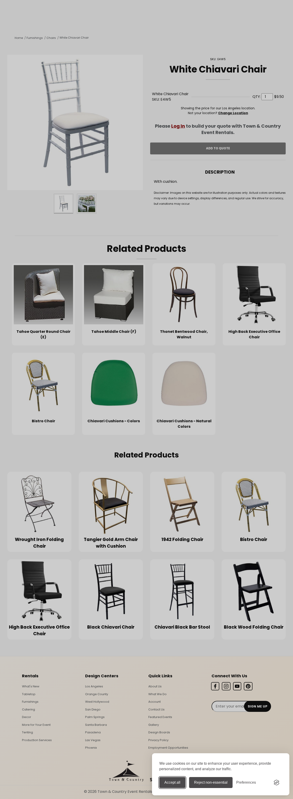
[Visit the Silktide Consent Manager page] (276, 782)
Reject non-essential (211, 782)
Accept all (172, 782)
